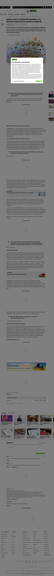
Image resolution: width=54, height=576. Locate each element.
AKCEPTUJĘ (39, 81)
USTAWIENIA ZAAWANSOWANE (19, 81)
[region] (27, 70)
